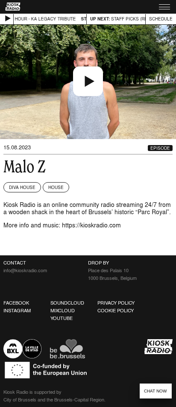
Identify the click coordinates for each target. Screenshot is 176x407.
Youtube (61, 318)
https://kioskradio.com (91, 225)
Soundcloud (67, 302)
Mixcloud (62, 310)
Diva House (22, 187)
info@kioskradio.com (25, 270)
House (56, 187)
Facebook (16, 302)
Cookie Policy (115, 310)
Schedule (161, 19)
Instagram (17, 310)
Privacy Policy (116, 302)
